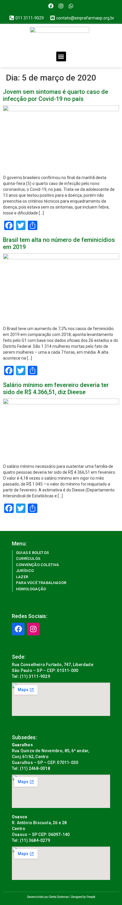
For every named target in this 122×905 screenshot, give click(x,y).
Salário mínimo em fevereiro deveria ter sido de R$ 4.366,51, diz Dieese (56, 388)
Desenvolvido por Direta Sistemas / (49, 897)
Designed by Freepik (83, 897)
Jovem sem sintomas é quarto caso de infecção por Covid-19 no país (55, 95)
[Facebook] (51, 6)
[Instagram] (61, 6)
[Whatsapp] (71, 6)
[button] (61, 56)
